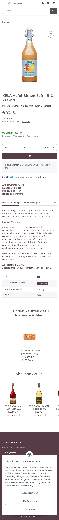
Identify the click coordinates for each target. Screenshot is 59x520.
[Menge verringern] (5, 147)
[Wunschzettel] (48, 3)
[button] (42, 3)
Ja (38, 277)
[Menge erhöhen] (53, 147)
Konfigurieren (30, 501)
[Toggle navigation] (3, 2)
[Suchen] (53, 11)
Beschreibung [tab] (10, 202)
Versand (26, 121)
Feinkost (17, 187)
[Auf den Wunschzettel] (51, 34)
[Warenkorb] (54, 3)
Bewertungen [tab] (31, 202)
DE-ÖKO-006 (42, 283)
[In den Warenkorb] (29, 156)
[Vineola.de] (16, 3)
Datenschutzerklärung (22, 485)
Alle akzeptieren (30, 493)
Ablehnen (30, 509)
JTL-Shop (34, 516)
